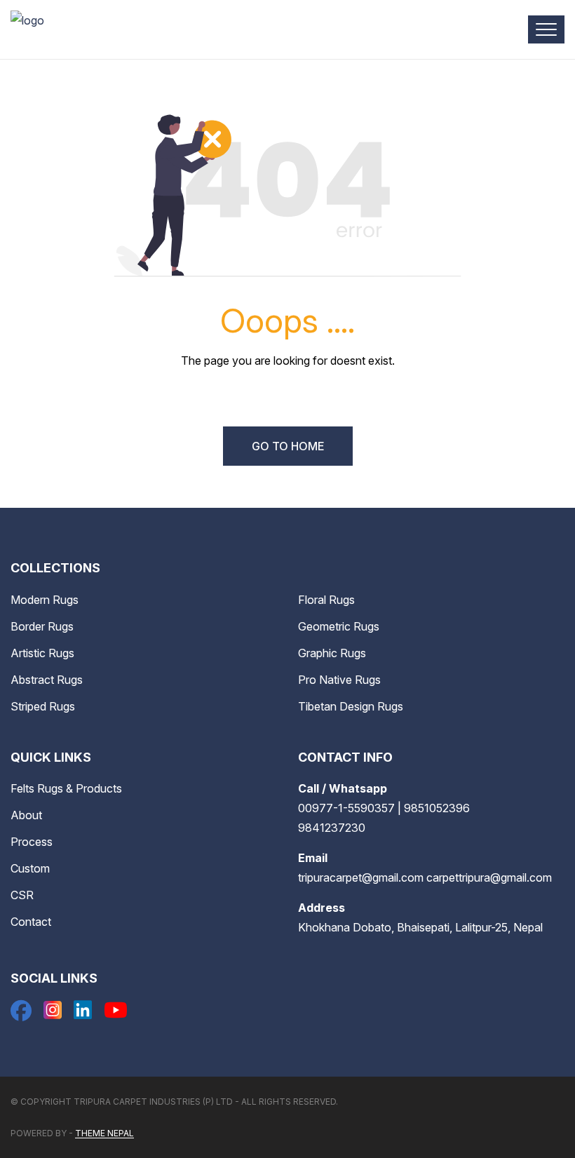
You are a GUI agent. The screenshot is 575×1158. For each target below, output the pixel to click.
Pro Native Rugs (339, 680)
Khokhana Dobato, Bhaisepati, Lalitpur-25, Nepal (420, 927)
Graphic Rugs (332, 653)
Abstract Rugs (47, 680)
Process (32, 842)
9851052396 (437, 808)
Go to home (288, 446)
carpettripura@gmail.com (489, 877)
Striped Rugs (43, 706)
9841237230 (331, 828)
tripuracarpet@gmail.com (361, 877)
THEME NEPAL (104, 1133)
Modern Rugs (45, 600)
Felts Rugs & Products (66, 788)
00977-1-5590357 (346, 808)
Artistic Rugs (42, 653)
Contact (31, 922)
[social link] (21, 1014)
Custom (30, 868)
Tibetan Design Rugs (350, 706)
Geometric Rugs (338, 626)
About (26, 815)
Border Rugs (42, 626)
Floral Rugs (326, 600)
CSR (22, 895)
